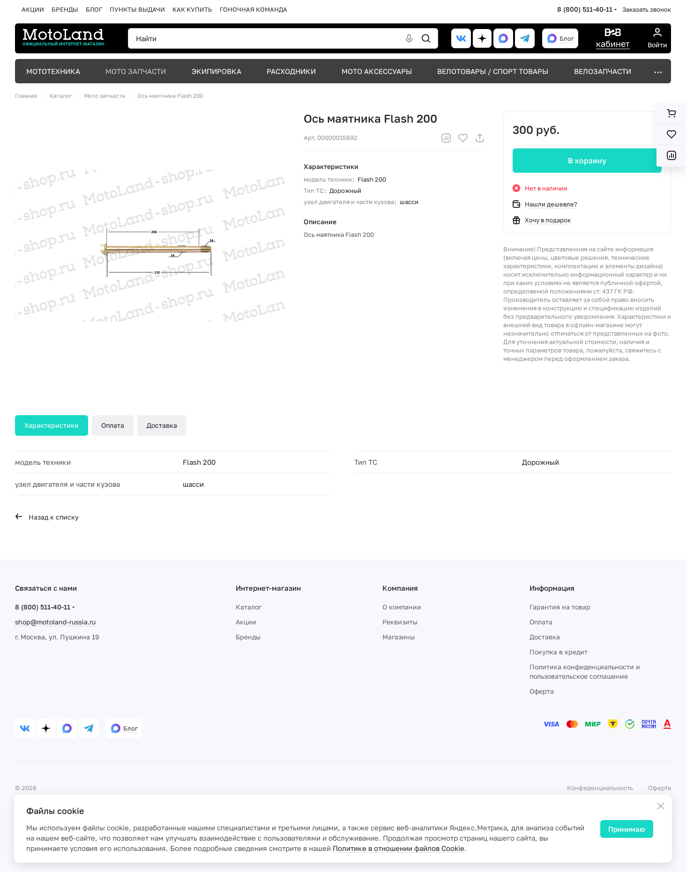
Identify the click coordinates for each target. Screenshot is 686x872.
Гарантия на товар (559, 607)
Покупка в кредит (558, 652)
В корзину (587, 160)
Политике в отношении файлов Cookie (398, 848)
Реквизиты (400, 622)
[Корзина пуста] (671, 113)
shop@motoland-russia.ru (55, 622)
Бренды (248, 637)
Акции (246, 622)
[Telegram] (525, 38)
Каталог (248, 607)
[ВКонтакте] (461, 38)
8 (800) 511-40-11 (584, 9)
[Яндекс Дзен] (482, 38)
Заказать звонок (646, 9)
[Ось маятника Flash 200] (150, 246)
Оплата (112, 425)
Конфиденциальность (600, 787)
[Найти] (426, 38)
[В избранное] (463, 138)
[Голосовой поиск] (409, 38)
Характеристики (51, 425)
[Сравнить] (446, 138)
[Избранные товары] (671, 134)
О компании (401, 607)
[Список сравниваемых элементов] (671, 155)
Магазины (398, 637)
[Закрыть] (660, 806)
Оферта (541, 691)
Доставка (162, 425)
